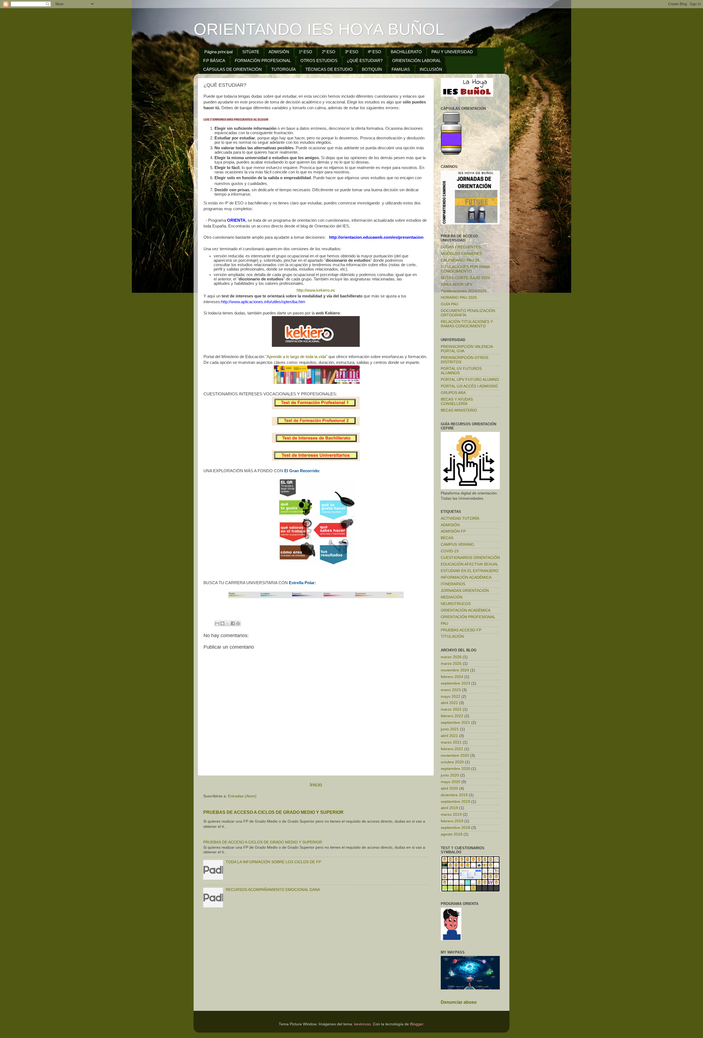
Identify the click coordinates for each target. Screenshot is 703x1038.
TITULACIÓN (452, 636)
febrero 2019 (452, 821)
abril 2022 (449, 703)
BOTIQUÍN (372, 69)
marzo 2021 (451, 742)
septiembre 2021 (455, 723)
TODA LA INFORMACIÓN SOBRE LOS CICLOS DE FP (273, 862)
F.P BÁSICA (214, 60)
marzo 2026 (451, 657)
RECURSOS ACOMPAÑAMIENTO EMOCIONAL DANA (273, 890)
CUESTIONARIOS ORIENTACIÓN (470, 558)
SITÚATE (250, 51)
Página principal (218, 51)
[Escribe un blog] (222, 623)
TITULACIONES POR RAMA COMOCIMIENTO (465, 269)
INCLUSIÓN (431, 69)
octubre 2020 (452, 762)
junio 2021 (450, 729)
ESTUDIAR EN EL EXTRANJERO (469, 571)
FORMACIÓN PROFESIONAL (263, 60)
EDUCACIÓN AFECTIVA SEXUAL (469, 564)
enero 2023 (451, 690)
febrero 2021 (452, 749)
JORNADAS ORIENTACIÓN (465, 591)
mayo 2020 (450, 782)
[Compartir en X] (227, 623)
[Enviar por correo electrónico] (217, 623)
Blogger (416, 1024)
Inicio (316, 784)
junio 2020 (450, 775)
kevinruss (362, 1024)
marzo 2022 (451, 709)
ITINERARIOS (453, 584)
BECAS (447, 538)
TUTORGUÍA (283, 69)
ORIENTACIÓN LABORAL (416, 60)
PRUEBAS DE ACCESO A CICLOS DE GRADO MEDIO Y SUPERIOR (273, 812)
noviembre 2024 (455, 670)
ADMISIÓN (279, 51)
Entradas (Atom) (242, 796)
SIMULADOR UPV (456, 284)
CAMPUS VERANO (457, 544)
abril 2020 (449, 788)
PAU (444, 623)
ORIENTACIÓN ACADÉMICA (465, 610)
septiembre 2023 (455, 683)
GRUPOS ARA (453, 393)
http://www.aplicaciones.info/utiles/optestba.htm (263, 302)
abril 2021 (449, 736)
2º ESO (328, 51)
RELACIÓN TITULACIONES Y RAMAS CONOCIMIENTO (467, 324)
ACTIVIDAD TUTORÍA (460, 518)
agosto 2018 (451, 834)
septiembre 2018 (455, 828)
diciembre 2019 (454, 795)
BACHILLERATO (406, 51)
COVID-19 (450, 551)
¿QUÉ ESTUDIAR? (365, 60)
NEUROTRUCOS (456, 604)
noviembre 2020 (455, 755)
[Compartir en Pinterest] (238, 623)
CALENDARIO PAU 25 (460, 260)
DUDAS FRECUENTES (461, 247)
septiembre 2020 (455, 769)
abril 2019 (449, 808)
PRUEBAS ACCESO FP (461, 630)
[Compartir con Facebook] (233, 623)
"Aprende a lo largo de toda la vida (295, 357)
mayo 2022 (450, 696)
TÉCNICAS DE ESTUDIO (329, 69)
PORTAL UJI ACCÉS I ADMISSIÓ (469, 386)
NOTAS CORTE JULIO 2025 (465, 278)
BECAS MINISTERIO (459, 410)
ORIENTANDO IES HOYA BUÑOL (319, 29)
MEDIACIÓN (451, 597)
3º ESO (351, 51)
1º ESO (305, 51)
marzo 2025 (451, 664)
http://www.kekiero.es (316, 290)
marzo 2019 (451, 814)
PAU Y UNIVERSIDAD (452, 51)
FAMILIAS (401, 69)
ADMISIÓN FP (453, 531)
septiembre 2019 (455, 802)
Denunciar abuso (459, 1002)
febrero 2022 (452, 716)
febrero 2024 (452, 677)
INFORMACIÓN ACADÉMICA (466, 577)
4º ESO (374, 51)
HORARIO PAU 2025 (459, 298)
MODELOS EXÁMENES (461, 254)
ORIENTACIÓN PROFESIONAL (468, 617)
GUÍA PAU (449, 304)
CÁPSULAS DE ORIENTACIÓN (232, 69)
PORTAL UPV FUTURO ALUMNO (470, 380)
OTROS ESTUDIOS (318, 60)
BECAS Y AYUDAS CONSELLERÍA (457, 401)
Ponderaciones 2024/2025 (464, 291)
